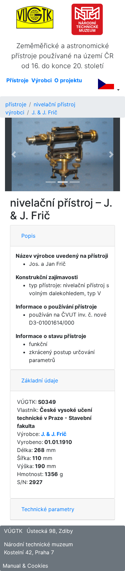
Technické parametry (47, 509)
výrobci (14, 112)
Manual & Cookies (25, 565)
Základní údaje (39, 380)
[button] (13, 154)
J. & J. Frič (44, 112)
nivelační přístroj (54, 104)
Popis (28, 235)
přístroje (15, 104)
